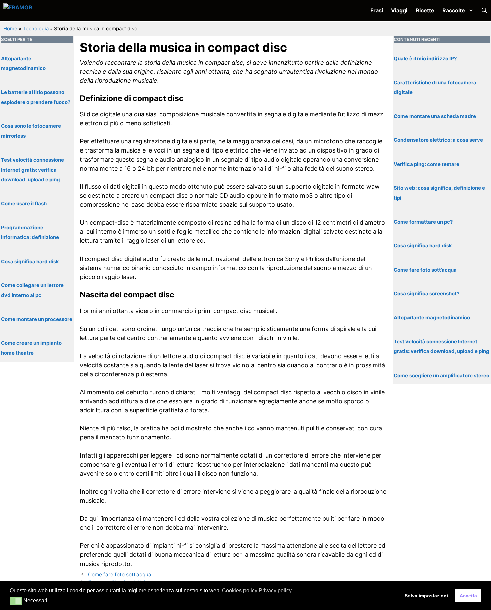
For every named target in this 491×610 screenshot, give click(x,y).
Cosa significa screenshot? (426, 293)
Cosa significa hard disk (30, 261)
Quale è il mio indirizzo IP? (425, 58)
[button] (484, 10)
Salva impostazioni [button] (426, 595)
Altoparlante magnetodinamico (432, 317)
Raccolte (453, 10)
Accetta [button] (468, 595)
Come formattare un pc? (423, 221)
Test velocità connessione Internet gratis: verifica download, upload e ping (32, 170)
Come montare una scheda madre (435, 116)
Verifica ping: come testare (426, 164)
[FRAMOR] (38, 10)
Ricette (425, 10)
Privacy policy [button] (275, 590)
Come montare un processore (36, 319)
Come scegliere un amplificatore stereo (441, 375)
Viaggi (399, 10)
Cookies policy (239, 590)
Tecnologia (36, 28)
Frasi (376, 10)
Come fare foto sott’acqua (119, 574)
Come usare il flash (24, 203)
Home (10, 28)
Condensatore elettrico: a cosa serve (438, 139)
